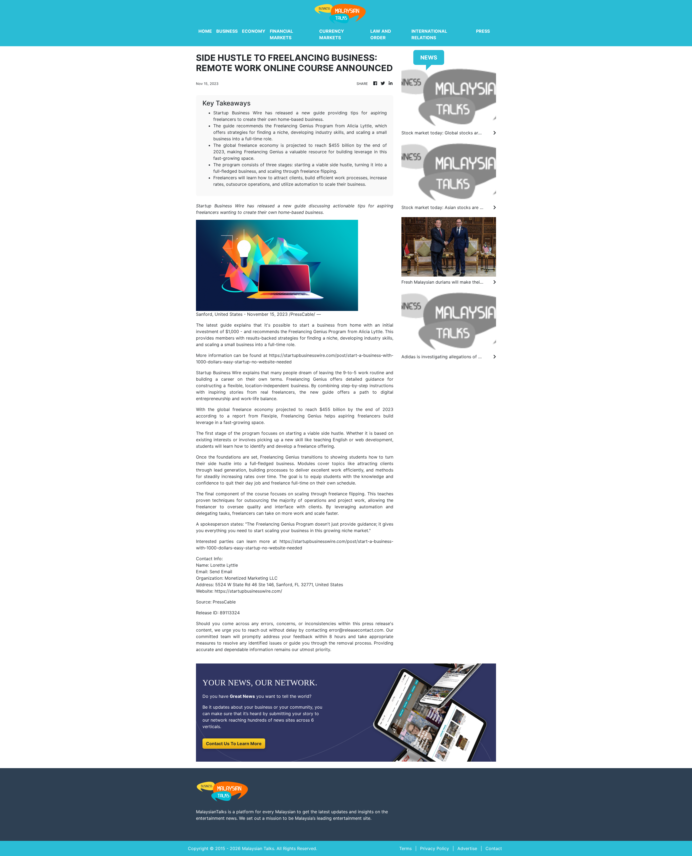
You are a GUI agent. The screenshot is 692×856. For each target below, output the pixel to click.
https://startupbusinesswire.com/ (248, 591)
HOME (205, 31)
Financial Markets (281, 34)
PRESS (483, 31)
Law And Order (380, 34)
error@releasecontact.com (356, 630)
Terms (405, 848)
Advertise (467, 848)
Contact (493, 848)
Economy (253, 31)
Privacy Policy (434, 848)
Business (227, 31)
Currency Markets (331, 34)
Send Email (220, 571)
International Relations (429, 34)
